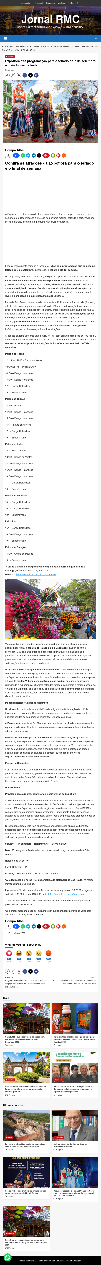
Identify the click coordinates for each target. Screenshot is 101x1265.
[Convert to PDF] (58, 155)
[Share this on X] (39, 155)
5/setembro (11, 70)
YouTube (61, 3)
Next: (74, 980)
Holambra (10, 57)
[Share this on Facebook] (16, 155)
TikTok (71, 3)
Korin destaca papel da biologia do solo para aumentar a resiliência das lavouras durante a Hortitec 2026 (74, 1039)
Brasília (9, 1137)
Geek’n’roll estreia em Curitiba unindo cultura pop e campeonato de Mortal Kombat (25, 1191)
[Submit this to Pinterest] (46, 155)
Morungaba (59, 1184)
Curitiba (9, 1184)
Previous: (27, 982)
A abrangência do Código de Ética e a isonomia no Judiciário (70, 1145)
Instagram (50, 3)
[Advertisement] (53, 191)
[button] (5, 38)
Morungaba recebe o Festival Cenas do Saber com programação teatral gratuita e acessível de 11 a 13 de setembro (74, 1193)
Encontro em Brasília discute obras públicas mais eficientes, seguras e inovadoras (25, 1145)
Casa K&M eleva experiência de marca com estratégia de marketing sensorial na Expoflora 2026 (25, 1039)
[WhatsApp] (23, 155)
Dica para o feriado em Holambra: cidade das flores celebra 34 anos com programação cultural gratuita (25, 1089)
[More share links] (64, 155)
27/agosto (10, 1045)
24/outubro (11, 1095)
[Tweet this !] (28, 155)
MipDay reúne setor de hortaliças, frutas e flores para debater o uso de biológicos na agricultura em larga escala (73, 1089)
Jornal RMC (50, 18)
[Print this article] (53, 155)
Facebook (39, 3)
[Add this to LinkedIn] (34, 155)
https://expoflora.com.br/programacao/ (36, 574)
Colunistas (59, 1137)
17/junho (59, 1045)
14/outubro (60, 1095)
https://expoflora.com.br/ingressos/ (66, 894)
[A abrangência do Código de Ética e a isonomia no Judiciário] (75, 1125)
